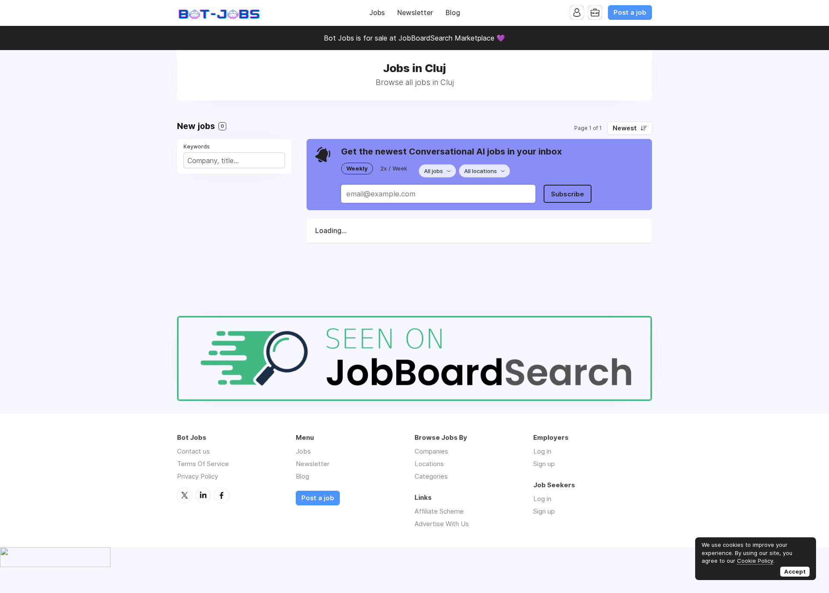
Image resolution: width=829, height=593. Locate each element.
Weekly (357, 168)
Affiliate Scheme (439, 511)
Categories (431, 476)
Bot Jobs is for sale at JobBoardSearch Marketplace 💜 (414, 38)
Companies (431, 451)
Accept (795, 571)
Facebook (221, 495)
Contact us (193, 451)
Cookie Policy (755, 560)
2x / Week (393, 168)
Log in (542, 451)
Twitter (184, 495)
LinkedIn (203, 495)
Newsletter (415, 13)
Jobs (377, 13)
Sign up (544, 464)
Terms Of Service (203, 464)
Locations (429, 464)
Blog (453, 13)
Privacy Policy (197, 476)
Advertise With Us (441, 524)
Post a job (630, 12)
